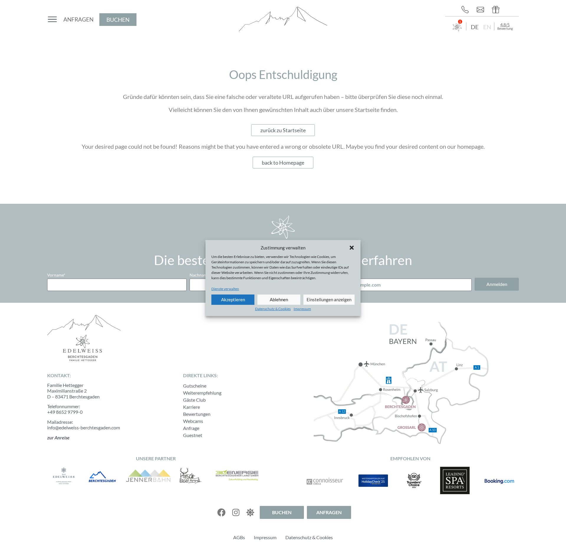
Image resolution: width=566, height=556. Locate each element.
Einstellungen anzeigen (329, 299)
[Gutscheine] (497, 9)
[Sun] (250, 512)
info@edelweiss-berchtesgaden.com (83, 427)
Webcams (193, 421)
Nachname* (200, 274)
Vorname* (56, 274)
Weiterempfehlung (202, 393)
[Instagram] (235, 512)
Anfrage (191, 428)
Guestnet (192, 435)
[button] (352, 248)
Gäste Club (194, 400)
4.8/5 (505, 24)
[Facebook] (221, 512)
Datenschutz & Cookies (273, 309)
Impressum (302, 309)
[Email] (482, 9)
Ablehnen (279, 299)
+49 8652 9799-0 (65, 412)
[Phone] (466, 9)
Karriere (191, 407)
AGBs (239, 537)
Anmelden (496, 284)
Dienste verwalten (225, 289)
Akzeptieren (233, 299)
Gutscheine (194, 385)
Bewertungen (196, 414)
